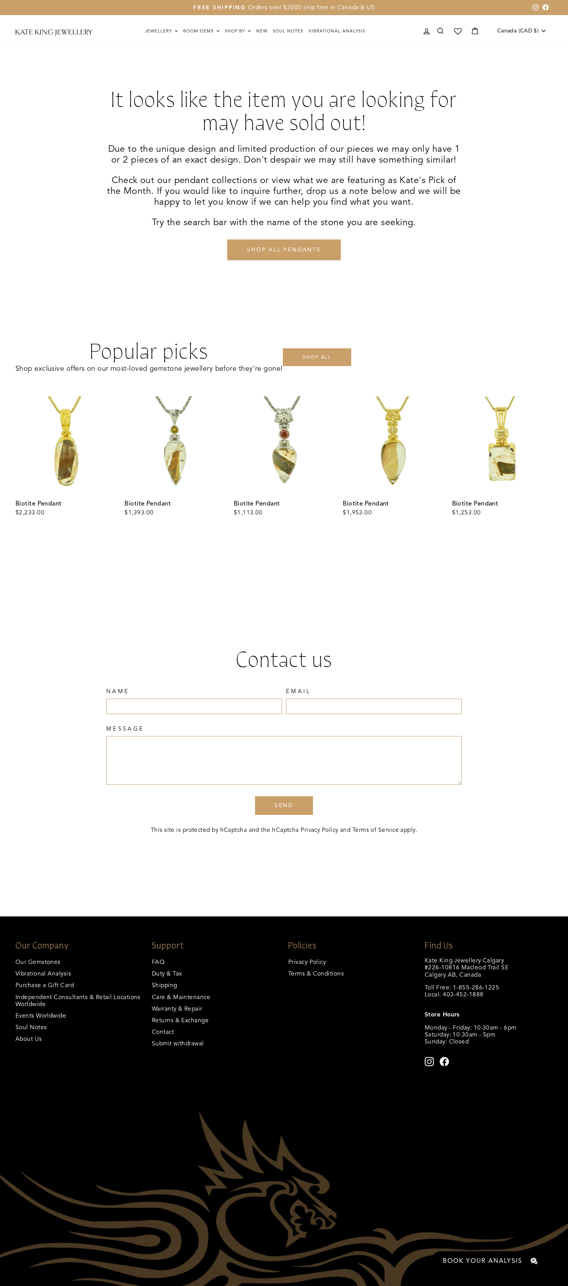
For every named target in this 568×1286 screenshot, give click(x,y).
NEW (261, 31)
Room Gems (199, 31)
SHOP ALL (317, 357)
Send (284, 805)
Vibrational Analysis (43, 973)
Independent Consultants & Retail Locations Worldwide (78, 1000)
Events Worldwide (40, 1015)
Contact (163, 1031)
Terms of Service (375, 829)
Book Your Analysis (482, 1261)
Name (117, 691)
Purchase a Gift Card (44, 985)
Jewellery (159, 31)
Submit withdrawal (178, 1043)
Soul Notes (288, 31)
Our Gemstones (38, 961)
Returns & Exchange (180, 1020)
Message (125, 729)
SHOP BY (236, 31)
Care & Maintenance (181, 997)
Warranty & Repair (177, 1008)
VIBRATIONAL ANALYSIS (337, 31)
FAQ (158, 961)
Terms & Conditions (316, 973)
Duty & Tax (167, 973)
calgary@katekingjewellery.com (468, 1001)
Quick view (65, 488)
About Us (28, 1038)
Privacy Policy (319, 829)
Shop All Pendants (284, 249)
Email (298, 691)
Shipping (164, 985)
